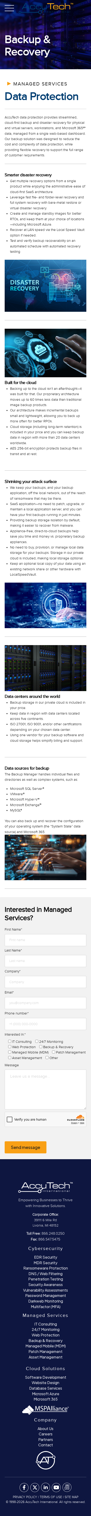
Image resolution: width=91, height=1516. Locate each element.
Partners (45, 1439)
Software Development (45, 1377)
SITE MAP (71, 1497)
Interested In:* (15, 1035)
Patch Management (45, 1351)
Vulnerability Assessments (45, 1290)
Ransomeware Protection (45, 1268)
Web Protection (46, 1334)
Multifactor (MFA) (45, 1306)
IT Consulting (45, 1324)
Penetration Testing (45, 1278)
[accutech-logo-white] (45, 1187)
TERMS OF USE (51, 1497)
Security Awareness (45, 1284)
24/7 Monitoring (46, 1329)
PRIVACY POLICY (25, 1497)
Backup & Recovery (45, 1340)
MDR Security (45, 1262)
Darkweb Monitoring (45, 1301)
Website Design (45, 1382)
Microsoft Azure (45, 1393)
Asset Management (46, 1357)
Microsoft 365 (46, 1399)
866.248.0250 (53, 1233)
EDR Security (45, 1257)
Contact (45, 1444)
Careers (45, 1433)
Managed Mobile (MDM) (45, 1345)
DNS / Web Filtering (45, 1273)
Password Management (45, 1295)
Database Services (45, 1388)
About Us (45, 1428)
